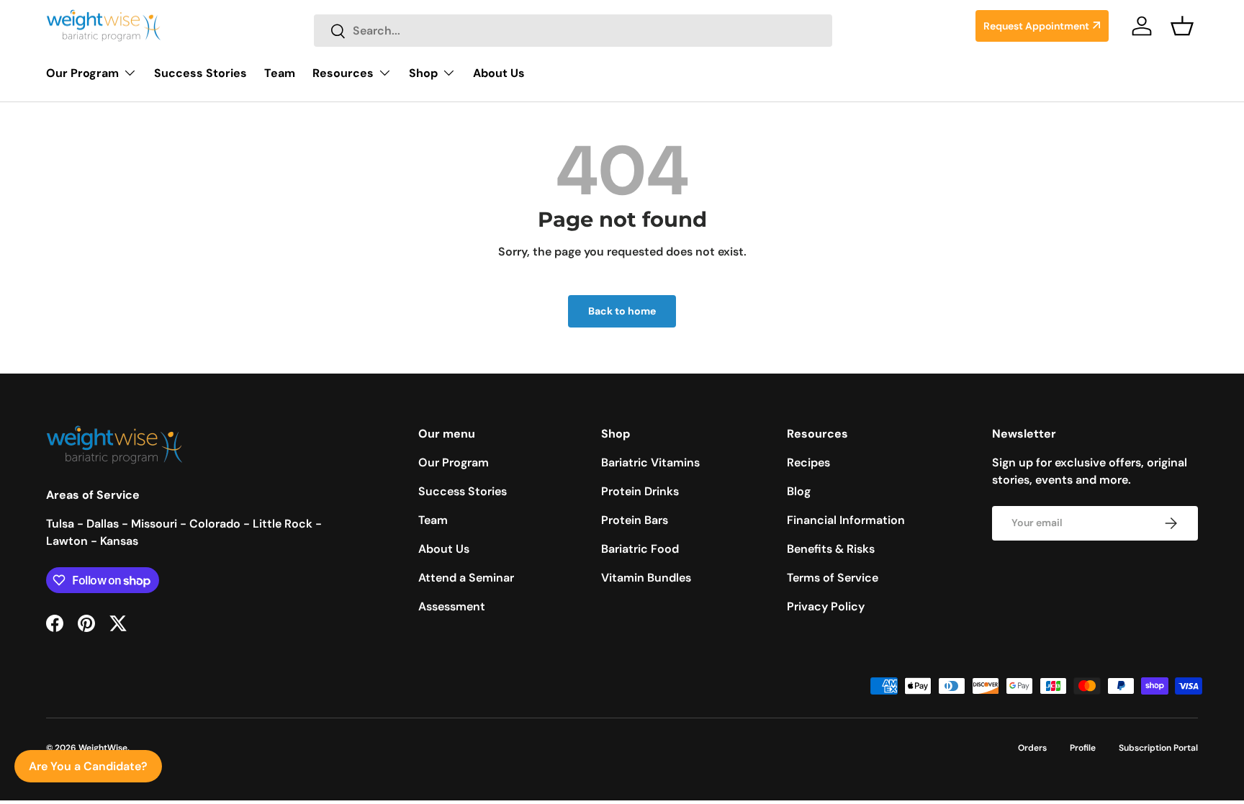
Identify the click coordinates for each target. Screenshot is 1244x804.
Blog (799, 491)
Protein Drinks (640, 491)
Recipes (808, 462)
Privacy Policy (826, 606)
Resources (343, 73)
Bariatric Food (640, 548)
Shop (423, 73)
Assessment (451, 606)
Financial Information (846, 520)
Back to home (622, 310)
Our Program (82, 73)
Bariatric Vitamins (650, 462)
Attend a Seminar (466, 577)
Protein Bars (634, 520)
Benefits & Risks (831, 548)
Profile (1083, 748)
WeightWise (102, 748)
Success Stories (200, 73)
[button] (1182, 26)
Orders (1032, 748)
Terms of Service (832, 577)
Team (279, 73)
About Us (499, 73)
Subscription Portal (1158, 748)
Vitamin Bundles (646, 577)
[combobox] (573, 30)
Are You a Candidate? (88, 766)
